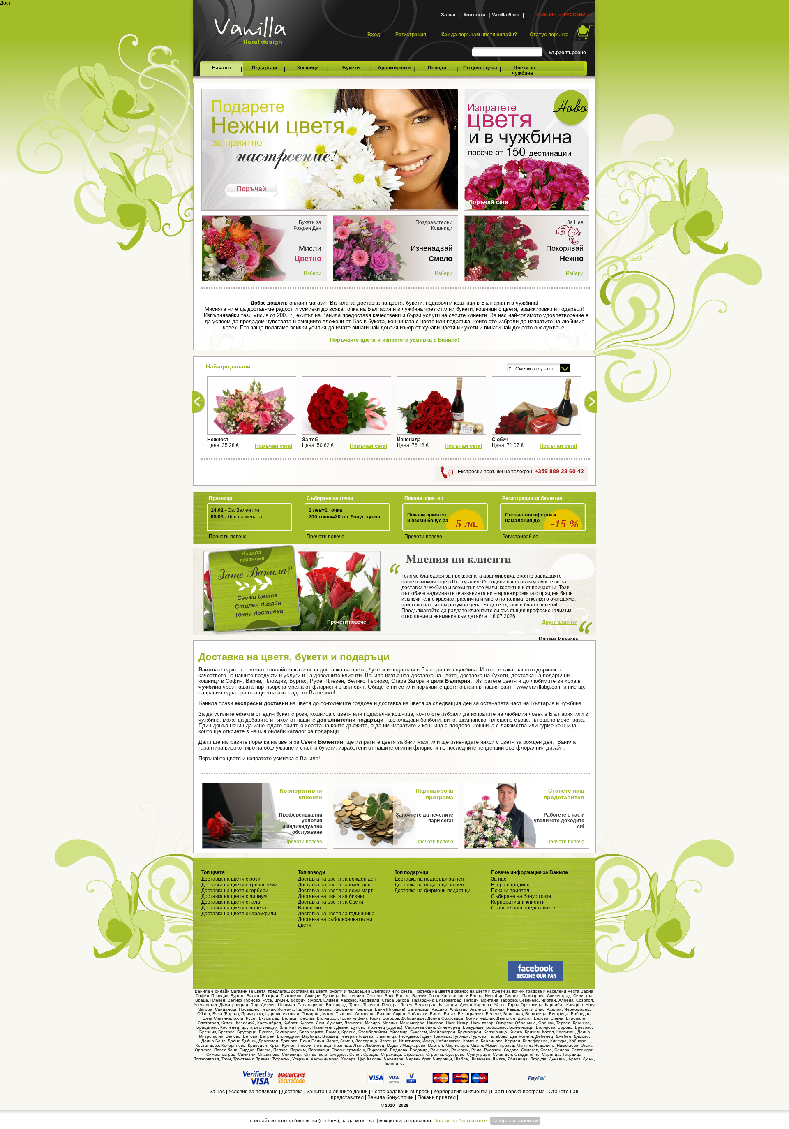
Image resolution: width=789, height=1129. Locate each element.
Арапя (574, 1059)
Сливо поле (315, 1054)
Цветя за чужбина (523, 70)
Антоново (364, 1013)
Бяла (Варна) (225, 1013)
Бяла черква (311, 1032)
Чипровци (442, 1059)
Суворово (454, 1054)
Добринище (413, 1018)
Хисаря (348, 1059)
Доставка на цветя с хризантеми (239, 885)
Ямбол (314, 1000)
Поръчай (251, 188)
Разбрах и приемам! (515, 1121)
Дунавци (557, 1059)
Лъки (358, 1045)
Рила (476, 1050)
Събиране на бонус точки (521, 896)
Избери (312, 273)
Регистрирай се (520, 536)
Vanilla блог (505, 15)
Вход (373, 34)
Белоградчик (470, 1013)
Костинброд (269, 1022)
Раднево (398, 1050)
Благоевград (448, 1000)
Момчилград (412, 1022)
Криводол (257, 1045)
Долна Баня (213, 1041)
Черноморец (577, 1009)
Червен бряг (418, 1059)
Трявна (263, 1059)
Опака (587, 1045)
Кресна (348, 1032)
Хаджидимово (325, 1059)
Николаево (567, 1045)
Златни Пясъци (295, 1027)
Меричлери (456, 1045)
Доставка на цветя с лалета (233, 908)
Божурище (473, 1027)
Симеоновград (220, 1054)
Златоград (208, 1022)
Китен (227, 1022)
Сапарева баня (420, 1027)
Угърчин (300, 1059)
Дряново (289, 1041)
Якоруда (538, 1059)
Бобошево (496, 1027)
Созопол (584, 1000)
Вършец (330, 1036)
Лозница (342, 1045)
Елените (394, 1063)
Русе (267, 1000)
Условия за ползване (253, 1091)
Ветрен (267, 1036)
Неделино (544, 1045)
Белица (364, 1009)
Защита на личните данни (337, 1091)
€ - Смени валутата (531, 369)
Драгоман (268, 1041)
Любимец (374, 1045)
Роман (332, 1032)
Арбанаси (417, 1013)
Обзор (203, 1013)
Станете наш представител (523, 908)
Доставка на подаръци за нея (429, 879)
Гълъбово (498, 1036)
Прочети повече (228, 536)
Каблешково (448, 1041)
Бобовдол (581, 1013)
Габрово (509, 1000)
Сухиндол (502, 1054)
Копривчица (495, 1032)
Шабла (461, 1059)
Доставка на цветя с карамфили (238, 913)
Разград (270, 995)
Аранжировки (394, 68)
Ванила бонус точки (390, 1097)
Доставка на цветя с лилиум (234, 896)
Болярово (545, 1027)
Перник (268, 1009)
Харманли (344, 1009)
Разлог (383, 1013)
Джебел (563, 1036)
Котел (548, 1032)
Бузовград (269, 1018)
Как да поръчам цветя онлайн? (479, 34)
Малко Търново (337, 1013)
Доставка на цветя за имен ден (334, 885)
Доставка (292, 1091)
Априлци (478, 1009)
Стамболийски (372, 1032)
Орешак (546, 1022)
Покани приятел (510, 890)
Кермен (512, 1041)
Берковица (536, 1013)
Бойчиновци (521, 1027)
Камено (470, 1041)
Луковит (334, 1022)
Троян (355, 1004)
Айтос (499, 1004)
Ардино (439, 1009)
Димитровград (233, 1004)
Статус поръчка (549, 34)
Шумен (281, 1000)
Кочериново (233, 1045)
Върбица (311, 1036)
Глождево (408, 1036)
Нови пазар (482, 1022)
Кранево (581, 1022)
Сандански (225, 1009)
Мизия (477, 1045)
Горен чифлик (353, 1018)
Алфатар (459, 1009)
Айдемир (399, 1032)
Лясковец (353, 1022)
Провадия (248, 1009)
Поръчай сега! (273, 446)
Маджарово (413, 1045)
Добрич (298, 1000)
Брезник (207, 1032)
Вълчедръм (288, 1036)
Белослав (513, 1013)
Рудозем (492, 1050)
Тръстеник (243, 1059)
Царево (272, 1013)
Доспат (524, 1018)
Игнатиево (409, 1041)
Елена (557, 1018)
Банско (403, 995)
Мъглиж (524, 1045)
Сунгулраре (478, 1054)
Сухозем (418, 1032)
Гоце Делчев (263, 1004)
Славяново (268, 1054)
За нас (449, 15)
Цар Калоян (369, 1059)
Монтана (489, 1000)
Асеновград (205, 1004)
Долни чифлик (480, 1018)
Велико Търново (244, 1000)
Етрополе (575, 1018)
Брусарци (246, 1032)
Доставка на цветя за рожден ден (337, 879)
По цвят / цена (480, 68)
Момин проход (499, 1045)
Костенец (229, 1027)
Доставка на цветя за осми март (335, 890)
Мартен (435, 1045)
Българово (286, 1032)
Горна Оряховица (525, 1004)
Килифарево (535, 1041)
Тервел (563, 1022)
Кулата (307, 1022)
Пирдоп (247, 1050)
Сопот (355, 1054)
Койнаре (577, 1041)
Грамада (442, 1036)
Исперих (285, 1009)
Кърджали (369, 1000)
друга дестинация (259, 1027)
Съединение (527, 1054)
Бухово (266, 1032)
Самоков (529, 1050)
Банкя (435, 1013)
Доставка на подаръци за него (430, 885)
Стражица (391, 1054)
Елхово (541, 1018)
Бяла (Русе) (244, 1018)
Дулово (358, 1027)
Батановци (418, 1009)
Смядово (338, 1054)
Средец (370, 1054)
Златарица (366, 1041)
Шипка (499, 1059)
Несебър (493, 995)
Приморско (252, 1013)
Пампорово (533, 995)
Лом (320, 1022)
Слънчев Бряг (380, 995)
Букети (351, 68)
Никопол (435, 1022)
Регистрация (410, 34)
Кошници (307, 68)
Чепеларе (394, 1059)
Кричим (532, 1032)
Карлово (482, 1004)
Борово (565, 1027)
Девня (466, 1004)
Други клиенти (559, 622)
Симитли (247, 1054)
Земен (346, 1041)
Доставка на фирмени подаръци (432, 890)
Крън (274, 1045)
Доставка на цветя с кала (230, 902)
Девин (342, 1027)
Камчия (497, 1009)
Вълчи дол (327, 1018)
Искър (428, 1041)
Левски (304, 1045)
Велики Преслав (298, 1018)
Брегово (226, 1032)
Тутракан (281, 1059)
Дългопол (505, 1018)
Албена (566, 1000)
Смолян (512, 995)
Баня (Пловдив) (390, 1009)
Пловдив (219, 995)
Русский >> (578, 14)
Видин (253, 995)
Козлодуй (245, 1022)
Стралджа (414, 1054)
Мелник (390, 1022)
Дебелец (544, 1036)
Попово (280, 1050)
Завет (332, 1041)
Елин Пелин (312, 1041)
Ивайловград (442, 1032)
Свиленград (559, 995)
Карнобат (554, 1004)
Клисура (558, 1041)
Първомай (377, 1050)
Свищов (312, 995)
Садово (511, 1050)
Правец (324, 1009)
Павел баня (225, 1050)
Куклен (288, 1045)
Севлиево (529, 1000)
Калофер (305, 1009)
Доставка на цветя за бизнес (331, 896)
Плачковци (318, 1050)
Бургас (237, 995)
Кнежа (516, 1032)
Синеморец (448, 1027)
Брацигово (207, 1027)
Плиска (264, 1050)
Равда (513, 1009)
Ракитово (439, 1050)
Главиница (386, 1036)
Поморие (311, 1013)
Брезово (583, 1027)
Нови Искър (457, 1022)
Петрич (471, 1000)
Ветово (250, 1036)
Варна (587, 991)
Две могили (521, 1036)
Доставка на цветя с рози (231, 879)
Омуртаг (504, 1022)
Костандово (207, 1045)
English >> (549, 14)
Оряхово (203, 1050)
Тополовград (206, 1059)
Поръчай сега (488, 202)
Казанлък (448, 1004)
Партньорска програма (518, 1091)
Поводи (437, 68)
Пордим (298, 1050)
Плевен (217, 1000)
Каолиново (492, 1041)
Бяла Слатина (217, 1018)
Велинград (425, 1004)
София (202, 995)
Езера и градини (510, 885)
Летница (322, 1045)
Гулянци (461, 1036)
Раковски (460, 1050)
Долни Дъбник (242, 1041)
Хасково (349, 1000)
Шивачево (480, 1059)
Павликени (323, 1027)
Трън (226, 1059)
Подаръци (264, 68)
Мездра (372, 1022)
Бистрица (558, 1013)
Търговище (291, 995)
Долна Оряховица (445, 1018)
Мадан (393, 1045)
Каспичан (565, 1032)
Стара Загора (395, 1000)
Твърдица (571, 1054)
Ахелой (554, 1009)
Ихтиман (286, 1004)
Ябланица (518, 1059)
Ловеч (406, 1004)
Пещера (390, 1004)
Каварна (574, 1004)
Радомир (419, 1050)
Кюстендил (353, 995)
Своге (546, 1050)
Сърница (551, 1054)
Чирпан (548, 1000)
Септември (582, 1050)
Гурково (478, 1036)
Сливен (330, 1000)
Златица (388, 1041)
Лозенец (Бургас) (385, 1027)
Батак (449, 1013)
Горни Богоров (384, 1018)
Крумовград (469, 1032)
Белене (493, 1013)
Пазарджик (423, 1000)
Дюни (588, 1059)
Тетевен (371, 1004)
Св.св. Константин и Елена (455, 995)
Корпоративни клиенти (518, 902)
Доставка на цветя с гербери (234, 890)
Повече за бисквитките (460, 1121)
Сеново (561, 1050)
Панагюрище (310, 1004)
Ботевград (336, 1004)
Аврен (399, 1013)
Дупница (331, 995)
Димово (581, 1036)
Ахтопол (291, 1013)
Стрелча (434, 1054)
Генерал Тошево (357, 1036)
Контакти (474, 15)
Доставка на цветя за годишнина (336, 913)
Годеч (425, 1036)
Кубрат (290, 1022)
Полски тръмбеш (348, 1050)
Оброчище (525, 1022)
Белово (233, 1036)
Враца (201, 1000)
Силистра (583, 995)
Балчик (419, 995)
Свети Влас (532, 1009)
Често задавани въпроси (400, 1091)
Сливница (292, 1054)
